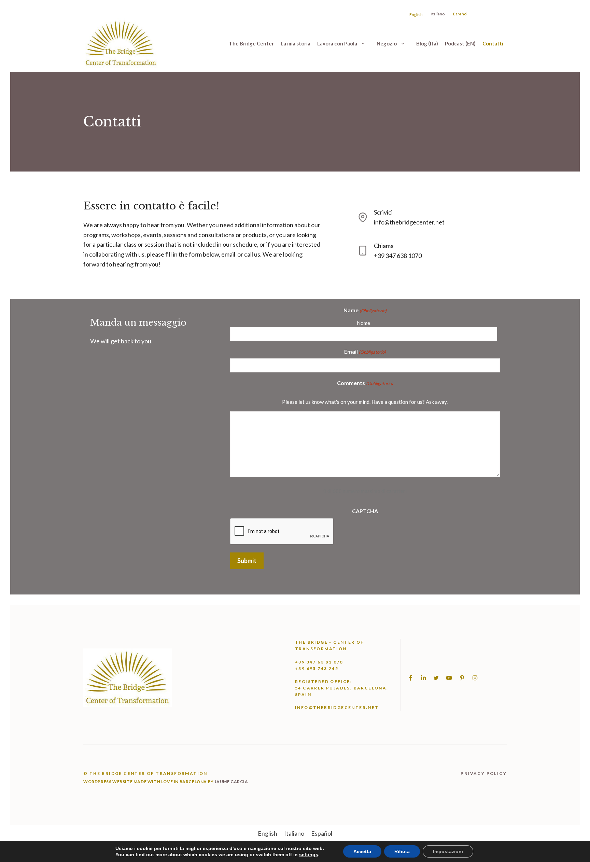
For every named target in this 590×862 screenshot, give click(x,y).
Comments (365, 383)
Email (365, 351)
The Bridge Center (251, 43)
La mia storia (295, 43)
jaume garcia (231, 781)
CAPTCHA (365, 511)
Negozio (387, 43)
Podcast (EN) (460, 43)
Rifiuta (402, 851)
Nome (363, 323)
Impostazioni (448, 851)
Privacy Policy (484, 773)
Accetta (362, 851)
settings (308, 854)
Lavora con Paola (337, 43)
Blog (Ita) (427, 43)
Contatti (492, 43)
